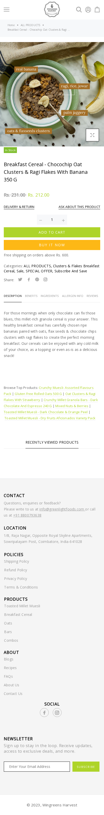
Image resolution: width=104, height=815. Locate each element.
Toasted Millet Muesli (22, 605)
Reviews (92, 296)
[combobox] (52, 366)
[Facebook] (28, 280)
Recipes (10, 667)
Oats (8, 623)
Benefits (31, 296)
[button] (8, 94)
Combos (11, 640)
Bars (8, 631)
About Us (11, 685)
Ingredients (50, 296)
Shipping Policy (16, 561)
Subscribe (86, 767)
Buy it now (52, 244)
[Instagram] (45, 280)
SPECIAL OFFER (40, 271)
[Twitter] (20, 280)
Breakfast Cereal (18, 614)
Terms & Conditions (21, 587)
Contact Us (13, 693)
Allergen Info (72, 296)
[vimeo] (37, 280)
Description (13, 296)
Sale (21, 271)
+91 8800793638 (27, 515)
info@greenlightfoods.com (62, 509)
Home (11, 25)
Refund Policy (15, 569)
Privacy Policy (15, 578)
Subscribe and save (71, 271)
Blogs (8, 659)
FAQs (8, 676)
